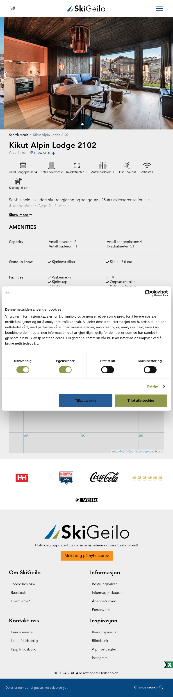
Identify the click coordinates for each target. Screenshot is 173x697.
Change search (146, 687)
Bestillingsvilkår (104, 584)
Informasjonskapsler (108, 593)
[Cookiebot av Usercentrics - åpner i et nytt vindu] (148, 293)
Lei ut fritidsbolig (24, 641)
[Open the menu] (159, 8)
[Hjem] (86, 8)
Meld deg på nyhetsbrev (86, 556)
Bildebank (100, 641)
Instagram (100, 658)
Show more (19, 215)
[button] (5, 75)
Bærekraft (18, 593)
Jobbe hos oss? (23, 584)
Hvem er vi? (20, 601)
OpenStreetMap (138, 451)
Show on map (44, 153)
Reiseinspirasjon (105, 632)
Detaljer (153, 386)
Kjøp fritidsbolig (23, 649)
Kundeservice (22, 632)
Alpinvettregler (104, 649)
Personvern (101, 610)
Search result (18, 135)
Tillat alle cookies (141, 400)
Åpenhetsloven (104, 601)
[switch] (65, 369)
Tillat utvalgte (85, 400)
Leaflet (119, 451)
